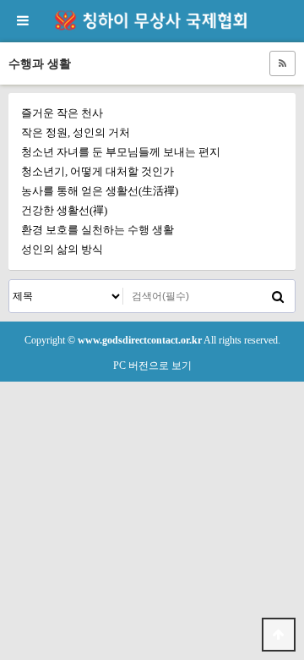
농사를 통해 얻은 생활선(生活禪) (99, 190)
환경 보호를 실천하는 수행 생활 (97, 229)
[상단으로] (279, 635)
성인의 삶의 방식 (62, 249)
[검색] (278, 296)
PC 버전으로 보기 (152, 365)
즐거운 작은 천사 (62, 113)
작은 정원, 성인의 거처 (75, 132)
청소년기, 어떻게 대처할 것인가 (97, 171)
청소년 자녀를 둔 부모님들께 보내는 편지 (120, 152)
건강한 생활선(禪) (64, 210)
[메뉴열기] (21, 21)
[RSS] (282, 63)
